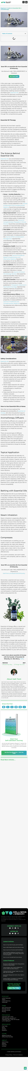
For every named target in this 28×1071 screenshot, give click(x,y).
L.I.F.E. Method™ (6, 1021)
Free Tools (4, 1026)
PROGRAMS (6, 1015)
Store (3, 1027)
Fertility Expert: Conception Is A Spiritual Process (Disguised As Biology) (13, 979)
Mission (4, 1043)
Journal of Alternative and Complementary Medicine (15, 205)
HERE (22, 659)
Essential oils (5, 159)
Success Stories (6, 1010)
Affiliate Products (6, 1035)
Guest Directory (6, 1001)
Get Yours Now (14, 76)
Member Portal (6, 1008)
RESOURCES (6, 1024)
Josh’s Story (5, 1042)
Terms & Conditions (18, 1055)
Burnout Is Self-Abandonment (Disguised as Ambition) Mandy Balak (13, 964)
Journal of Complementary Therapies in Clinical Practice (14, 222)
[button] (26, 2)
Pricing (4, 1011)
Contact (4, 1046)
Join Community (6, 1007)
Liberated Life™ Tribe (7, 1016)
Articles (4, 1029)
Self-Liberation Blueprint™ (9, 1018)
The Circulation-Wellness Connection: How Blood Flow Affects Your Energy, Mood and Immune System (13, 953)
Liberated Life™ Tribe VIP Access (10, 1019)
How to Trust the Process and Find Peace (13, 944)
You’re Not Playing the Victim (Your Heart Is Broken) (13, 975)
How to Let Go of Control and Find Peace (13, 950)
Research (4, 1030)
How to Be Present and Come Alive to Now (13, 947)
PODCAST (5, 996)
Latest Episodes (6, 998)
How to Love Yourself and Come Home (12, 957)
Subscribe (4, 1002)
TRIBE (4, 1006)
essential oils (14, 92)
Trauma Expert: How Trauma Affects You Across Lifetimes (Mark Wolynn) (12, 968)
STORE (4, 1034)
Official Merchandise (7, 1036)
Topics (3, 999)
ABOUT (4, 1040)
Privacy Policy (9, 1055)
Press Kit (4, 1044)
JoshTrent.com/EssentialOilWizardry (14, 573)
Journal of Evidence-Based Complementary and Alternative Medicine (14, 257)
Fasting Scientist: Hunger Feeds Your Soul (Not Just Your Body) (13, 972)
